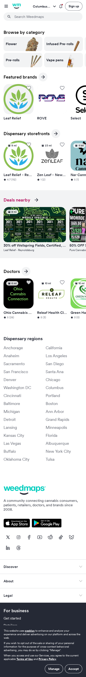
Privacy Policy (47, 659)
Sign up (74, 6)
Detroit (10, 419)
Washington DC (17, 387)
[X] (8, 537)
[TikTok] (60, 537)
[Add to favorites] (28, 88)
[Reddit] (50, 537)
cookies (30, 630)
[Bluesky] (71, 537)
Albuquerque (57, 443)
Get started (12, 618)
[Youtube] (39, 537)
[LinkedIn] (8, 547)
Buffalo (10, 451)
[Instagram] (18, 537)
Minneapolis (56, 427)
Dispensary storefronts (27, 134)
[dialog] (43, 651)
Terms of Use (25, 659)
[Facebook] (29, 537)
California (54, 347)
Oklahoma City (16, 459)
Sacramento (14, 363)
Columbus (55, 387)
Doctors (12, 272)
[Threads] (18, 547)
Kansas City (14, 435)
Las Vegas (12, 443)
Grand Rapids (57, 419)
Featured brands (20, 77)
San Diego (55, 363)
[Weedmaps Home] (16, 6)
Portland (53, 395)
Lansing (10, 427)
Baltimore (12, 403)
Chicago (53, 379)
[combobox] (46, 16)
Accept (73, 669)
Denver (10, 379)
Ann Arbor (55, 411)
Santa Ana (55, 371)
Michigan (12, 411)
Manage (54, 669)
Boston (52, 403)
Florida (51, 435)
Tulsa (50, 459)
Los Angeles (56, 355)
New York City (58, 451)
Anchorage (13, 347)
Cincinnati (12, 395)
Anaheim (11, 355)
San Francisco (16, 371)
